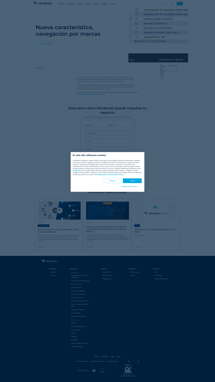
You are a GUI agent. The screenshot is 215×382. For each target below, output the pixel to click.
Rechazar (112, 181)
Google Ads (76, 170)
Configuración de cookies (129, 186)
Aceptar (132, 181)
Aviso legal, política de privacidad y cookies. (109, 174)
